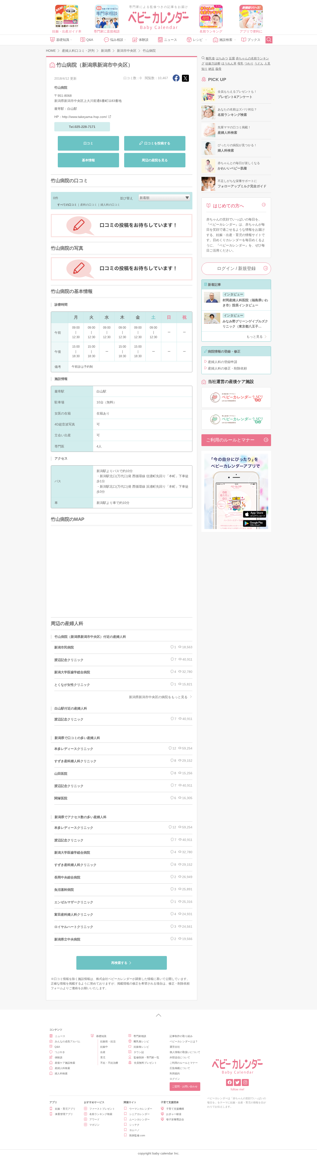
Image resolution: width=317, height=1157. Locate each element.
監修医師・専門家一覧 (146, 1057)
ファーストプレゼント (102, 1108)
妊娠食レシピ (141, 1046)
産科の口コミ (88, 204)
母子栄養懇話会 (175, 1119)
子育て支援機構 (175, 1108)
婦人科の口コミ (110, 204)
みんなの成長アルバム (67, 1041)
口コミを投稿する (157, 143)
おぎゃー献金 (173, 1114)
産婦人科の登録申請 (222, 362)
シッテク (134, 1124)
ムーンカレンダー (139, 1119)
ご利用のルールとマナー (230, 440)
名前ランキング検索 (100, 1114)
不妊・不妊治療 (109, 1062)
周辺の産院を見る (155, 160)
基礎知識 (62, 40)
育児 (102, 1057)
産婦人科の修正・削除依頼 (227, 368)
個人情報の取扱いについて (185, 1052)
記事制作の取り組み (181, 1036)
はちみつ (222, 58)
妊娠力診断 (212, 63)
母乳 (240, 63)
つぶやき (60, 1052)
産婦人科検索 (62, 1068)
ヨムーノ (134, 1130)
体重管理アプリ (64, 1114)
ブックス (253, 40)
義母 (218, 69)
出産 (102, 1052)
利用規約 (175, 1073)
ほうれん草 (228, 63)
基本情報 (88, 160)
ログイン (175, 1078)
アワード (94, 1119)
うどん (258, 63)
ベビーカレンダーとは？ (184, 1041)
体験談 (144, 40)
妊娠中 (104, 1046)
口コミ (88, 143)
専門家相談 (139, 1036)
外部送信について (180, 1057)
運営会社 (175, 1046)
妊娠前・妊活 (108, 1041)
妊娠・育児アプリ (65, 1108)
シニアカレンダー (139, 1114)
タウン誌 (139, 1052)
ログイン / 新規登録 (236, 268)
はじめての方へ (228, 205)
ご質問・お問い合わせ (184, 1086)
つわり (248, 63)
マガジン (94, 1124)
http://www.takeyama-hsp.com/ (84, 117)
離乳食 (210, 58)
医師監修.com (137, 1135)
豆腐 (232, 58)
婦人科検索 (61, 1073)
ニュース (170, 40)
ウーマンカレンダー (140, 1108)
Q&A (89, 40)
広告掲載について (180, 1068)
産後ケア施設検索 (65, 1062)
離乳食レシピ (141, 1041)
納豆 (211, 69)
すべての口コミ (67, 204)
